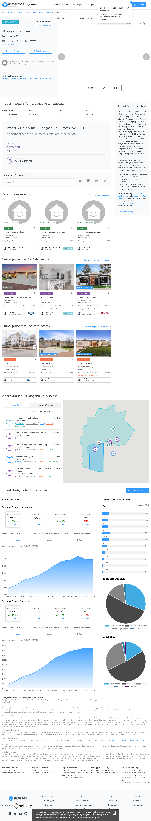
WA (27, 12)
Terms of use (113, 801)
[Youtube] (20, 813)
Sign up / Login (138, 5)
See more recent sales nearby (100, 195)
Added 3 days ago (84, 287)
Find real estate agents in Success (104, 770)
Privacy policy (113, 805)
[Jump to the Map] (104, 88)
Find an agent (48, 801)
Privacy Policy (91, 818)
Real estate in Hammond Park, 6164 (135, 782)
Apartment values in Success (72, 777)
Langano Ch (50, 12)
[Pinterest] (25, 813)
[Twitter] (15, 813)
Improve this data (8, 45)
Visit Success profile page (137, 490)
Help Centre (137, 805)
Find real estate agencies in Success (105, 773)
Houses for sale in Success (12, 770)
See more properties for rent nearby (97, 326)
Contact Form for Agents (82, 805)
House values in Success (70, 775)
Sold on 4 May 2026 (10, 223)
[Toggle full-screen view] (116, 88)
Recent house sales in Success (73, 770)
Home (21, 12)
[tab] (17, 540)
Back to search (10, 12)
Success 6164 (36, 12)
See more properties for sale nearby (97, 260)
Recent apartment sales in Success (74, 773)
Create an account (82, 801)
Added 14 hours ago (48, 354)
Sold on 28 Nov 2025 (85, 223)
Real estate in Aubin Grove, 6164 (133, 773)
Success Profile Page (126, 211)
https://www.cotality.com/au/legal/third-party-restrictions (125, 740)
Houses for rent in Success (42, 770)
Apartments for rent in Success (43, 773)
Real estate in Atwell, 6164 (131, 770)
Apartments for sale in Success (13, 773)
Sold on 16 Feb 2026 (47, 223)
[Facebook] (9, 813)
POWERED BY (7, 806)
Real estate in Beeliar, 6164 (131, 775)
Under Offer (7, 287)
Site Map (48, 805)
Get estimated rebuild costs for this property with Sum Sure (26, 78)
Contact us (137, 801)
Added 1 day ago (83, 354)
